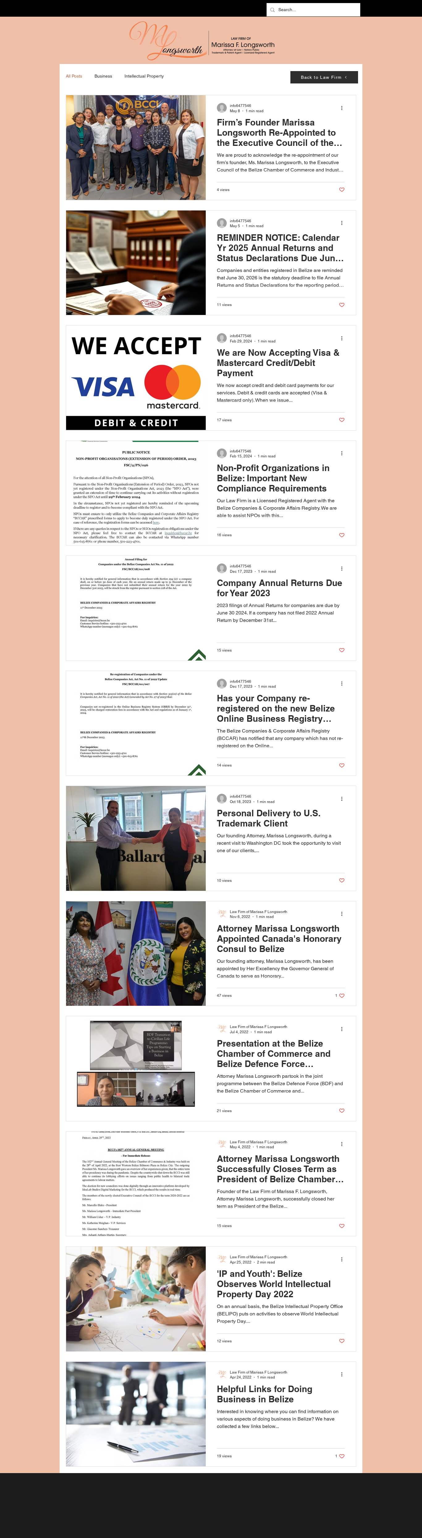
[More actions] (344, 108)
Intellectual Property (144, 76)
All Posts (74, 76)
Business (103, 76)
